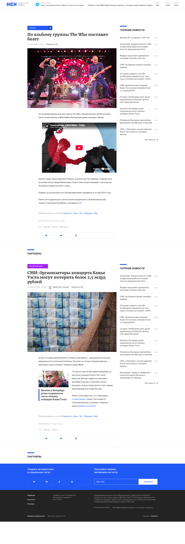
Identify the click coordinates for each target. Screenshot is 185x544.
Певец (54, 430)
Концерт (47, 430)
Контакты (31, 500)
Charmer (154, 516)
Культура (47, 227)
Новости (67, 213)
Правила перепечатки (36, 516)
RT (80, 203)
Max (96, 213)
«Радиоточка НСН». (87, 406)
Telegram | (89, 213)
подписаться (148, 482)
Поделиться (51, 44)
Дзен (75, 213)
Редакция (31, 495)
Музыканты (64, 227)
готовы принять (79, 399)
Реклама (30, 504)
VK (81, 213)
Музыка (55, 227)
